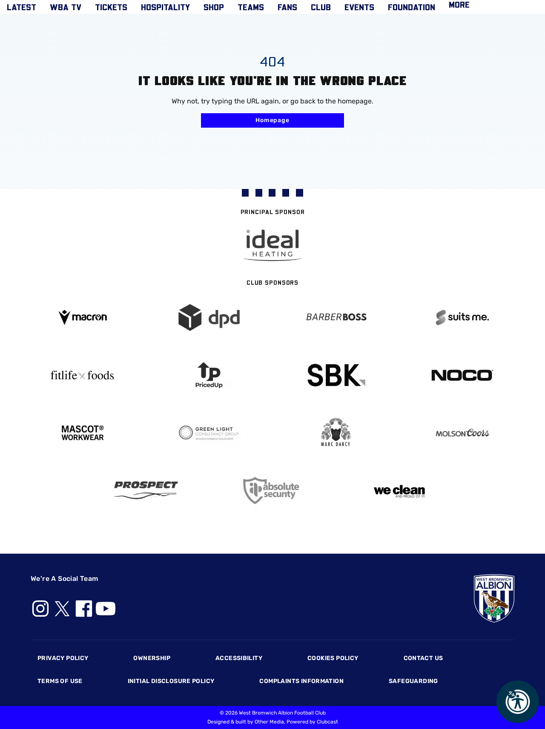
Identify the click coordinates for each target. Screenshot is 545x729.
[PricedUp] (209, 375)
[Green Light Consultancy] (209, 433)
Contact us (423, 658)
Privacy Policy (62, 658)
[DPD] (209, 318)
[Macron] (82, 317)
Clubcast (327, 722)
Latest (21, 7)
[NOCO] (462, 375)
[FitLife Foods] (82, 375)
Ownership (151, 658)
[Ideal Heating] (272, 245)
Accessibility (238, 658)
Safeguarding (413, 681)
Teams (251, 7)
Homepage (272, 120)
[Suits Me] (462, 318)
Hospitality (165, 7)
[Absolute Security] (272, 490)
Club (321, 7)
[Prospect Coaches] (146, 490)
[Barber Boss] (336, 318)
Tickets (111, 7)
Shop (214, 7)
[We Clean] (399, 490)
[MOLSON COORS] (462, 432)
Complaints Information (301, 681)
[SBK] (336, 375)
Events (359, 7)
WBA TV (65, 7)
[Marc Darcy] (336, 432)
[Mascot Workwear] (82, 433)
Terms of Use (60, 681)
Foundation (411, 7)
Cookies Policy (332, 658)
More (459, 4)
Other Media (269, 722)
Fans (287, 7)
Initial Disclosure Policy (171, 681)
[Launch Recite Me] (517, 701)
